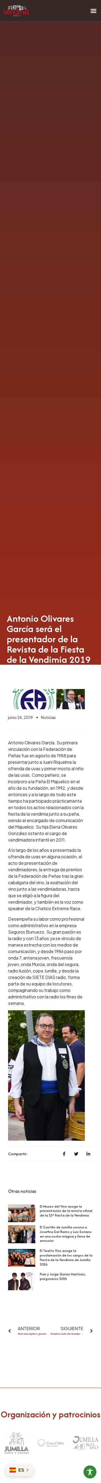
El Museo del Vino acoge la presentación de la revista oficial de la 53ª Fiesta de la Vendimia (66, 1211)
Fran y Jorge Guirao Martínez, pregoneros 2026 (63, 1276)
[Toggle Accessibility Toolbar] (90, 1472)
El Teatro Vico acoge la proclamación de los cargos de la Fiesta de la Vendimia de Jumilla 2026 (66, 1257)
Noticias (48, 717)
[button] (93, 11)
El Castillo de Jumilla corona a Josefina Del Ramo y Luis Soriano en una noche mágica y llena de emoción (66, 1234)
